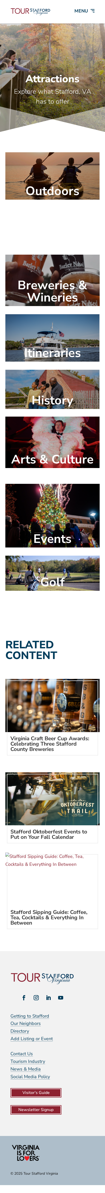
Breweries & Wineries (52, 291)
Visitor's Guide (36, 1092)
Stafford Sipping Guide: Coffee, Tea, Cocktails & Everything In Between (48, 917)
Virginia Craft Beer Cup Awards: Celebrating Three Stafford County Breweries (49, 744)
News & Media (25, 1069)
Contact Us (21, 1054)
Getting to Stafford (29, 1016)
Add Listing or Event (31, 1039)
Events (52, 538)
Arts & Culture (52, 459)
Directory (19, 1031)
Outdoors (52, 191)
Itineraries (52, 353)
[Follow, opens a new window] (24, 998)
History (52, 400)
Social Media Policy (30, 1077)
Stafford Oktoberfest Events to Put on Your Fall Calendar (48, 834)
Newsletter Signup (36, 1110)
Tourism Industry (27, 1061)
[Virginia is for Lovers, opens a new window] (25, 1161)
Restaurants (52, 238)
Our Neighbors (25, 1023)
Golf (52, 582)
